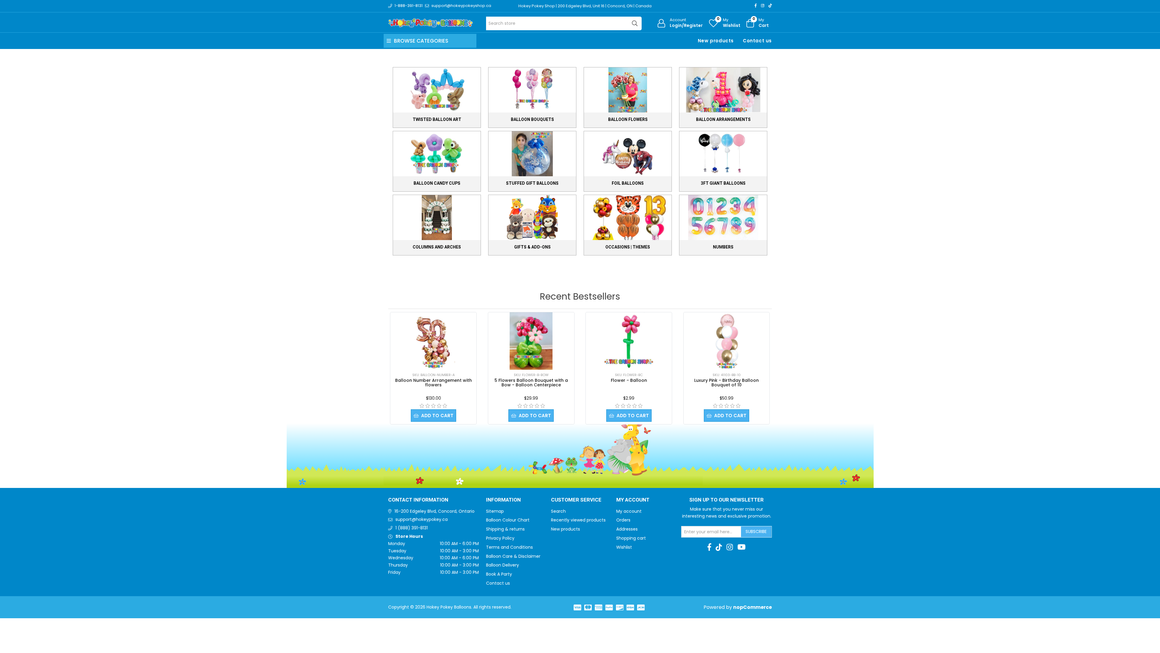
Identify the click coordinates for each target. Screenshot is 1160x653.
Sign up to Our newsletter (726, 500)
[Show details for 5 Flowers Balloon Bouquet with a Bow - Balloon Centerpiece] (531, 341)
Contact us (757, 40)
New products (716, 40)
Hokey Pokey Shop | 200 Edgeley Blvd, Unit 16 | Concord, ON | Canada (585, 6)
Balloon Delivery (502, 565)
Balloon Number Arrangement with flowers (433, 382)
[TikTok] (770, 6)
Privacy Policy (500, 538)
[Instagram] (762, 6)
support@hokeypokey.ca (421, 519)
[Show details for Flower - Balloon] (629, 341)
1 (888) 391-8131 (411, 528)
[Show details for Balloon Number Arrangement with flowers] (433, 341)
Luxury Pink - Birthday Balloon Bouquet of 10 (726, 382)
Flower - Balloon (629, 380)
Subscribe (756, 531)
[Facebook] (756, 6)
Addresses (627, 529)
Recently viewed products (578, 520)
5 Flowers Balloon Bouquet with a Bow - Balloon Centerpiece (531, 382)
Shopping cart (631, 538)
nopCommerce (752, 607)
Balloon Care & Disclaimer (513, 556)
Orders (623, 520)
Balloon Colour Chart (508, 520)
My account (629, 511)
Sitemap (495, 511)
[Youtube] (741, 547)
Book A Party (499, 574)
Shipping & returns (505, 529)
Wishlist (624, 547)
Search (558, 511)
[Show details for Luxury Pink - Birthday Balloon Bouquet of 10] (726, 341)
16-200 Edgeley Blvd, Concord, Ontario (435, 511)
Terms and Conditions (509, 547)
